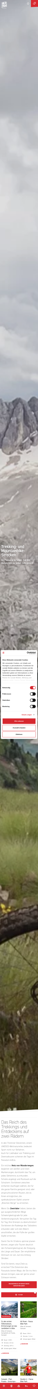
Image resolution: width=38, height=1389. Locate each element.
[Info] (28, 3)
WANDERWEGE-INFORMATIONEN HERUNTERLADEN (19, 1285)
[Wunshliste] (34, 1385)
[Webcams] (11, 1385)
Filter (26, 1294)
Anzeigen (5, 1353)
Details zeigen (27, 715)
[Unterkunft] (26, 1385)
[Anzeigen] (9, 1309)
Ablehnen (19, 734)
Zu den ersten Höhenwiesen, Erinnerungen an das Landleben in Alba (9, 1325)
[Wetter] (4, 1385)
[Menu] (34, 3)
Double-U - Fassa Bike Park (26, 1380)
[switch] (33, 694)
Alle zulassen (19, 721)
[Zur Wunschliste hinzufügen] (4, 1304)
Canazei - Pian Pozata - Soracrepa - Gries (8, 1381)
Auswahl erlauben (19, 728)
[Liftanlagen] (19, 1385)
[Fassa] (4, 5)
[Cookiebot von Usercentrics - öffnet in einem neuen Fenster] (27, 653)
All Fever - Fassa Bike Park (26, 1322)
